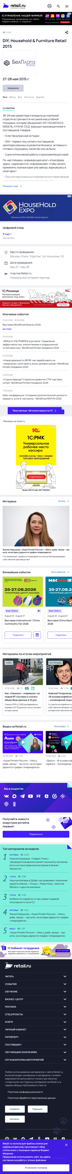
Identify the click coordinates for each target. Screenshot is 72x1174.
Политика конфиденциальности (25, 1091)
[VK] (6, 796)
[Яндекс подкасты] (54, 796)
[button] (36, 976)
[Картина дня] (49, 6)
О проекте (14, 1109)
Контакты (14, 1119)
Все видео (60, 726)
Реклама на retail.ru (14, 421)
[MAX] (14, 796)
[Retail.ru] (22, 6)
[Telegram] (22, 796)
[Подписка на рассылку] (7, 1139)
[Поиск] (58, 6)
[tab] (9, 109)
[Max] (23, 1139)
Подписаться (36, 834)
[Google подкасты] (62, 796)
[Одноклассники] (14, 804)
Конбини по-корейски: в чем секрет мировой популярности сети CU (34, 900)
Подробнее (18, 635)
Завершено (13, 88)
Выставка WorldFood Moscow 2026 (22, 324)
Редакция (37, 1109)
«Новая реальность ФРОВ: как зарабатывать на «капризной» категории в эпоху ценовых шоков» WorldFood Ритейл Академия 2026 (35, 363)
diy (20, 97)
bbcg (13, 97)
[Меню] (66, 6)
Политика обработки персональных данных (32, 1097)
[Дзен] (46, 796)
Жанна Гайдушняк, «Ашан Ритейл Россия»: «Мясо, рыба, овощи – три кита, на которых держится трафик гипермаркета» (36, 551)
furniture (30, 97)
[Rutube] (38, 796)
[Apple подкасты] (6, 804)
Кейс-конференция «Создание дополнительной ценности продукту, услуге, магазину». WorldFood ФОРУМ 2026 (35, 397)
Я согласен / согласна (36, 1168)
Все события (59, 572)
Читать (62, 501)
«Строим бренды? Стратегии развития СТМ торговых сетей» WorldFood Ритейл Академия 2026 (32, 381)
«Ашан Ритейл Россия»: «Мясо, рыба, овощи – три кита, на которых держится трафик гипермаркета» (22, 764)
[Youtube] (30, 796)
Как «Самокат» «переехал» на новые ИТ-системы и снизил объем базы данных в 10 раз (22, 697)
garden (41, 97)
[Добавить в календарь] (37, 635)
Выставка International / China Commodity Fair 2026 (22, 622)
